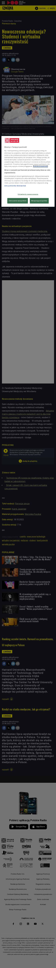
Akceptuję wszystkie (39, 201)
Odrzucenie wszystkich (17, 201)
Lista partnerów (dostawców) (15, 186)
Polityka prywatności (40, 166)
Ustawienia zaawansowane (28, 194)
